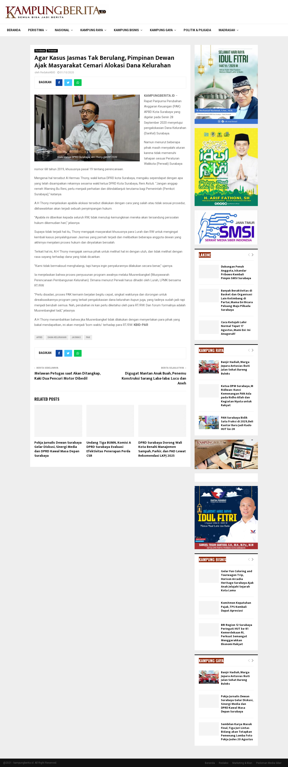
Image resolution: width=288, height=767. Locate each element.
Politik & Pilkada (197, 30)
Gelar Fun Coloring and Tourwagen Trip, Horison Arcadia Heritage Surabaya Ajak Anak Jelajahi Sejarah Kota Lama (237, 581)
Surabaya (40, 51)
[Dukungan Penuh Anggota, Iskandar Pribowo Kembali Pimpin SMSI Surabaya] (209, 271)
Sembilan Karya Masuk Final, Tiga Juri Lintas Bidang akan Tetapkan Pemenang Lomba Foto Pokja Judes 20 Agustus (237, 732)
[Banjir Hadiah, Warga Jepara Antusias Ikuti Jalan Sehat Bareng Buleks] (209, 366)
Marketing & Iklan (242, 763)
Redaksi (223, 763)
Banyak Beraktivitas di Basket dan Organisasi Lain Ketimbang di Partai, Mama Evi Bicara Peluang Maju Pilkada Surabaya (237, 300)
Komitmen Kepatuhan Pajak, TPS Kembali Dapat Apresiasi (236, 606)
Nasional (62, 30)
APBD (39, 337)
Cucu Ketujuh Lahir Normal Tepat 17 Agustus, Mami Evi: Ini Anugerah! (235, 328)
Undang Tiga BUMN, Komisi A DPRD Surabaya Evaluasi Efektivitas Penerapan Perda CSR (108, 449)
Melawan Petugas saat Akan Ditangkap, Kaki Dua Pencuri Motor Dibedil (67, 376)
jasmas (76, 337)
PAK (88, 337)
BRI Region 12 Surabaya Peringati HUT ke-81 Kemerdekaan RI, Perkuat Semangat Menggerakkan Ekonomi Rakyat (236, 634)
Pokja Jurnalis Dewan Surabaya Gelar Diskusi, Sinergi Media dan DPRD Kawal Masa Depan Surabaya (58, 449)
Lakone (205, 255)
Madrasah (227, 30)
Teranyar (52, 51)
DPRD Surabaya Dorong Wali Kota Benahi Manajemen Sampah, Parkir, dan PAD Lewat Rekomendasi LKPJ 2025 (162, 449)
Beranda (13, 30)
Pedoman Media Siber (268, 763)
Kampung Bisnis (126, 30)
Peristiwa (36, 30)
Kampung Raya (91, 30)
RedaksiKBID (47, 72)
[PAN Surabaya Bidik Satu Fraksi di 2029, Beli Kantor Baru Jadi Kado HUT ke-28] (209, 422)
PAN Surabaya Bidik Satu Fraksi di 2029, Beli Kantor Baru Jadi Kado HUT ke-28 (237, 423)
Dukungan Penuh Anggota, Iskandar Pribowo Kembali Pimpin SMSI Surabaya (236, 272)
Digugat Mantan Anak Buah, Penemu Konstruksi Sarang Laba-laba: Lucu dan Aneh (154, 378)
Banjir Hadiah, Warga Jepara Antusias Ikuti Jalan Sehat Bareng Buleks (235, 368)
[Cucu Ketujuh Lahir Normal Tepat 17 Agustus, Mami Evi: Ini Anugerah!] (209, 327)
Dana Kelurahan (57, 337)
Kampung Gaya (161, 30)
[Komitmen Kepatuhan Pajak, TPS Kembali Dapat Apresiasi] (209, 607)
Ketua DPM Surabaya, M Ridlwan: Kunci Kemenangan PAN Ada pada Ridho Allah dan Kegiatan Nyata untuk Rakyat (237, 396)
